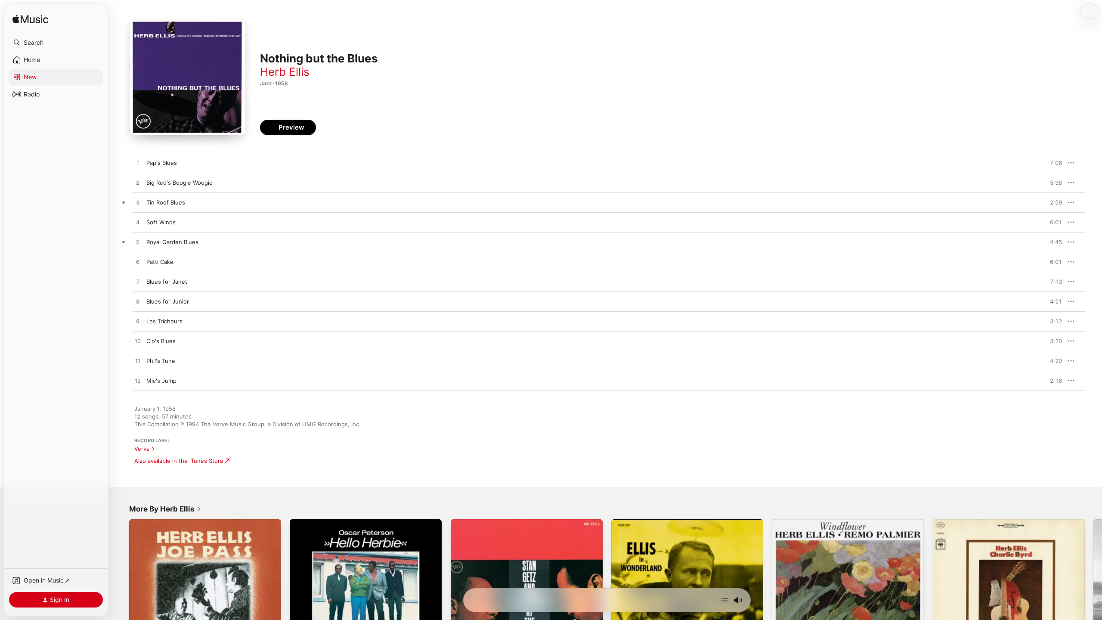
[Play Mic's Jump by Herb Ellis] (137, 381)
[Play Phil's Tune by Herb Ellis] (137, 361)
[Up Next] (724, 600)
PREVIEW (1052, 162)
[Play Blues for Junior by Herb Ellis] (137, 302)
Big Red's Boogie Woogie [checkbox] (179, 182)
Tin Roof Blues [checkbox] (165, 202)
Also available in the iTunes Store (178, 460)
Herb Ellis (285, 71)
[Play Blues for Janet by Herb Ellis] (137, 282)
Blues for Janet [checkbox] (166, 281)
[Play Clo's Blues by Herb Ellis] (137, 341)
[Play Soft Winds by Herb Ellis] (137, 222)
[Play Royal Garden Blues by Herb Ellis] (137, 242)
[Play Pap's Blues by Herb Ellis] (137, 163)
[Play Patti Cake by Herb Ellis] (137, 262)
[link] (165, 509)
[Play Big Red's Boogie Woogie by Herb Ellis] (137, 183)
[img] (30, 20)
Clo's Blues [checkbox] (161, 341)
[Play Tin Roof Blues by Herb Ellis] (137, 203)
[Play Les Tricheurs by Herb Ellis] (137, 322)
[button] (55, 42)
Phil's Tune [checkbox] (160, 360)
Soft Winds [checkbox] (161, 222)
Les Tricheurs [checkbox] (164, 321)
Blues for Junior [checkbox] (167, 301)
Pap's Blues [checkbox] (161, 162)
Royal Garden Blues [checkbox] (172, 242)
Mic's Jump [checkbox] (161, 380)
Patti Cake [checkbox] (159, 261)
